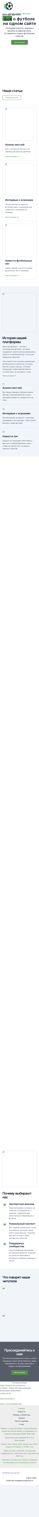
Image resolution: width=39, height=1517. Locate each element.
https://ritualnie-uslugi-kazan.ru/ (12, 1385)
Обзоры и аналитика (21, 1415)
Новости (21, 1412)
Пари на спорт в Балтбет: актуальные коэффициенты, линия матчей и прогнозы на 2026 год (19, 1453)
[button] (11, 97)
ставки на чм (5, 1393)
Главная (21, 1408)
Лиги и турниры (21, 1421)
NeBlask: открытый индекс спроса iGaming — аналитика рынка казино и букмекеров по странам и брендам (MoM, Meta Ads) (19, 1431)
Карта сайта (31, 1478)
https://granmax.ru (7, 1398)
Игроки (22, 1418)
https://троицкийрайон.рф (11, 1404)
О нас (21, 1424)
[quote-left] (3, 1288)
